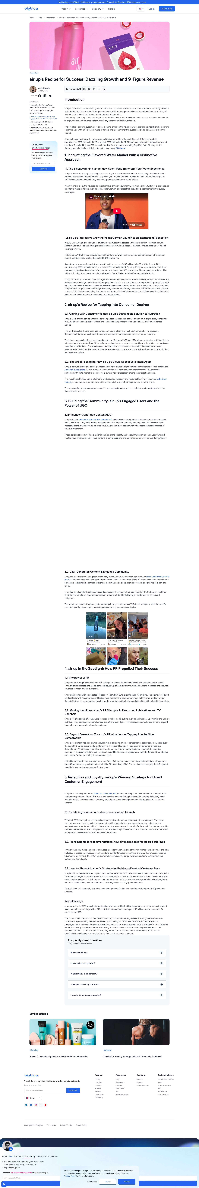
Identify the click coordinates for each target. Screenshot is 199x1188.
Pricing (111, 9)
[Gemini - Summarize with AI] (99, 89)
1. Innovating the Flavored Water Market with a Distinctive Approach (42, 106)
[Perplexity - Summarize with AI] (94, 89)
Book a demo (166, 9)
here (144, 2)
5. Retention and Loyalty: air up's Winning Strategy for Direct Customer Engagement (43, 130)
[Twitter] (41, 1105)
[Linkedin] (26, 1105)
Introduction (33, 102)
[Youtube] (45, 1105)
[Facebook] (31, 1105)
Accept (127, 1182)
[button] (65, 9)
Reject (107, 1182)
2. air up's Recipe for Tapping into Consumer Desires (41, 112)
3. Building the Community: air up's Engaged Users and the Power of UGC (43, 117)
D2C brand (120, 148)
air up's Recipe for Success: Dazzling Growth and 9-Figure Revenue (87, 18)
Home (31, 18)
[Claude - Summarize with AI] (89, 89)
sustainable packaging (74, 369)
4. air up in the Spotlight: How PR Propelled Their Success (41, 123)
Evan (11, 1156)
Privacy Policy (70, 1176)
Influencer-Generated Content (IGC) (95, 419)
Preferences (92, 1182)
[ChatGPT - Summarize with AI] (84, 89)
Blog (40, 18)
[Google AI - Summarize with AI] (104, 89)
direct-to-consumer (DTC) (106, 793)
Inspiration (50, 18)
